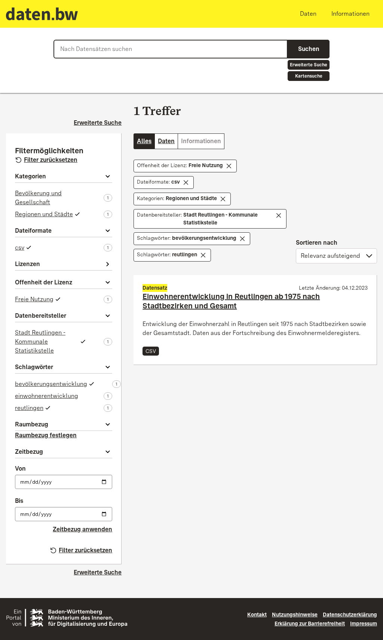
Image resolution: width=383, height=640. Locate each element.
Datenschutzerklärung (350, 615)
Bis (19, 500)
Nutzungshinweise (295, 615)
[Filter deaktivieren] (228, 165)
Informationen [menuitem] (350, 13)
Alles (144, 141)
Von (20, 468)
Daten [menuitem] (308, 13)
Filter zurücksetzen (50, 159)
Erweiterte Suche (308, 64)
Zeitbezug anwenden (82, 529)
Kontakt (257, 615)
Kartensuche (308, 76)
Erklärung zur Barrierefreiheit (310, 624)
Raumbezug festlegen (46, 435)
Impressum (363, 624)
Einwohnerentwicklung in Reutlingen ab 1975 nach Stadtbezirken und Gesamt (231, 301)
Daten (166, 141)
